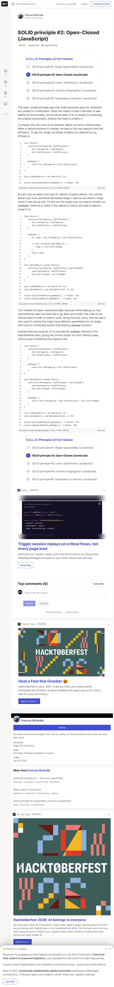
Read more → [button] (22, 941)
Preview (44, 603)
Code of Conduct (53, 612)
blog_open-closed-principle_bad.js (33, 304)
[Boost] (5, 104)
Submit (29, 603)
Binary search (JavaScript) (35, 791)
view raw (101, 188)
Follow (62, 727)
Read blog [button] (25, 565)
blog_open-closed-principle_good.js (34, 430)
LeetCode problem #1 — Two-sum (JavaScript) (38, 780)
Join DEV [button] (10, 981)
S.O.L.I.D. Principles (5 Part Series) (49, 59)
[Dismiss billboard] (110, 949)
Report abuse (72, 612)
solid (22, 45)
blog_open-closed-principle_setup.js (34, 188)
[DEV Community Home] (4, 4)
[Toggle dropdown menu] (104, 490)
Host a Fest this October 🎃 (43, 681)
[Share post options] (5, 114)
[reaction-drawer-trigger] (5, 72)
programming (49, 45)
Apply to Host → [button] (29, 701)
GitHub (66, 188)
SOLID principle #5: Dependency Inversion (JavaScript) (42, 803)
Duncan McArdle (34, 15)
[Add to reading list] (5, 94)
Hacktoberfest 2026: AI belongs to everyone (49, 920)
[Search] (13, 4)
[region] (62, 163)
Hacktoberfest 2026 (66, 928)
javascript (33, 45)
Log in (84, 3)
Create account (101, 3)
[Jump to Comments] (5, 83)
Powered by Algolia (65, 4)
